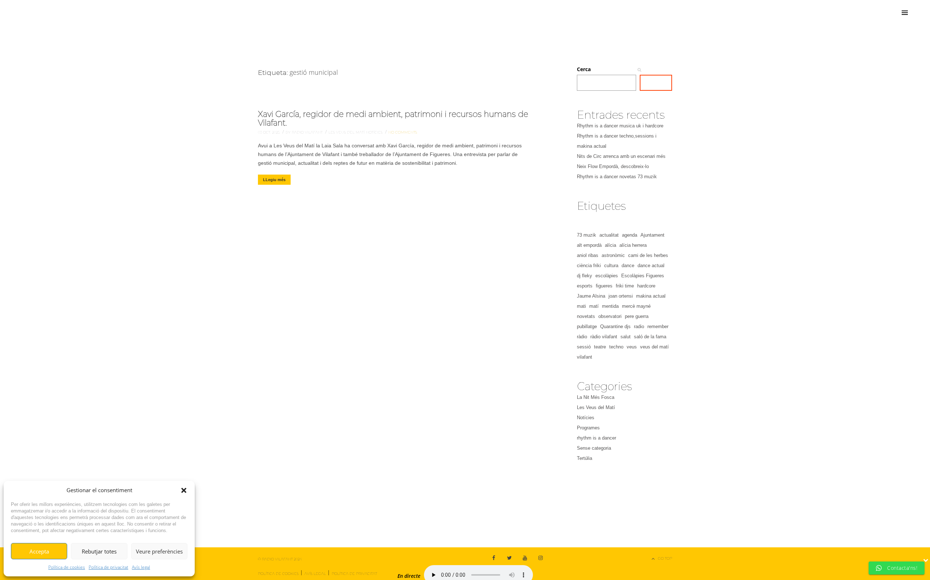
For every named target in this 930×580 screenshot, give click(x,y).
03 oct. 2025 (269, 132)
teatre (600, 347)
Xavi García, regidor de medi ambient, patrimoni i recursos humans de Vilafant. (393, 118)
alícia (610, 245)
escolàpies (606, 275)
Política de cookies (66, 567)
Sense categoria (594, 448)
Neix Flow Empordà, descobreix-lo (613, 166)
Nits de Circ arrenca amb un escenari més (621, 156)
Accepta (39, 551)
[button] (183, 490)
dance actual (651, 265)
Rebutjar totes (99, 551)
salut (625, 336)
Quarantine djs (615, 326)
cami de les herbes (648, 255)
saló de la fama (650, 336)
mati (581, 306)
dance (628, 265)
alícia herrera (633, 245)
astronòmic (613, 255)
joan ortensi (620, 296)
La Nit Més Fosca (595, 397)
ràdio (582, 336)
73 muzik (586, 235)
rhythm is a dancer (596, 438)
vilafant (584, 357)
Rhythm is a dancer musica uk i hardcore (620, 125)
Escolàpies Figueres (642, 275)
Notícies (375, 132)
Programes (588, 427)
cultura (611, 265)
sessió (584, 347)
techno (616, 347)
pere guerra (636, 316)
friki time (625, 286)
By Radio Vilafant (305, 132)
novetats (586, 316)
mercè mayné (636, 306)
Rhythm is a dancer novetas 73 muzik (617, 176)
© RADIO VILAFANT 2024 (280, 559)
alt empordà (589, 245)
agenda (629, 235)
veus (632, 347)
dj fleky (584, 275)
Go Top (665, 558)
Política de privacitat (108, 567)
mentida (610, 306)
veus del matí (654, 347)
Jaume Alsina (591, 296)
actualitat (609, 235)
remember (657, 326)
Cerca (584, 69)
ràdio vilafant (603, 336)
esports (585, 286)
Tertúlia (584, 458)
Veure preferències (159, 551)
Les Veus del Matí (347, 132)
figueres (604, 286)
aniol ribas (587, 255)
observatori (610, 316)
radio (639, 326)
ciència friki (589, 265)
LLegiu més (274, 179)
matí (594, 306)
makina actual (651, 296)
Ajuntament (652, 235)
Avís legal (141, 567)
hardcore (646, 286)
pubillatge (587, 326)
